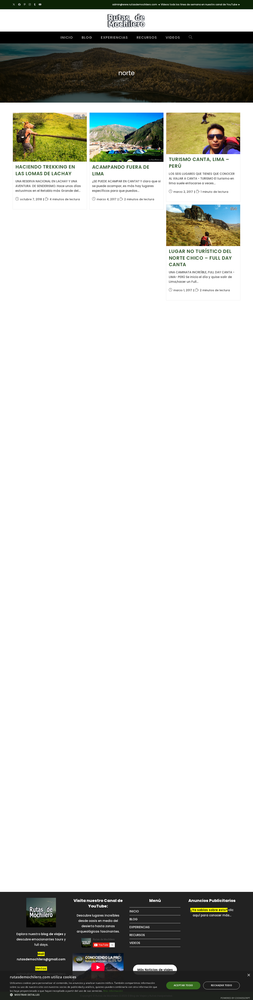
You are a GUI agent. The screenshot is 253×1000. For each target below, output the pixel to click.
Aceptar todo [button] (183, 985)
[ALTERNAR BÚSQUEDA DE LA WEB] (190, 37)
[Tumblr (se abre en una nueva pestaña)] (34, 5)
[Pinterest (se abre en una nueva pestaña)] (24, 5)
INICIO (134, 911)
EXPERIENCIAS (139, 927)
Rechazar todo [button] (221, 985)
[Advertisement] (160, 370)
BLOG (133, 919)
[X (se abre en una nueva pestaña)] (15, 5)
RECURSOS (137, 935)
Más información (113, 991)
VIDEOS (134, 943)
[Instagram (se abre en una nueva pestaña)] (29, 5)
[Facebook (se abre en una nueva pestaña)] (19, 5)
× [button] (248, 975)
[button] (85, 995)
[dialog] (126, 985)
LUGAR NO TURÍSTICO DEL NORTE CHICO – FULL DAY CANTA (200, 258)
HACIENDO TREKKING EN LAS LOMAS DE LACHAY (45, 170)
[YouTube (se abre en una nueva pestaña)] (40, 5)
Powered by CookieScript (235, 997)
